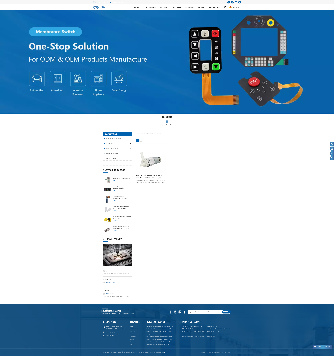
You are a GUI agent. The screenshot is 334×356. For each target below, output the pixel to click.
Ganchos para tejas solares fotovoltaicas (193, 337)
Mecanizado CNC (108, 268)
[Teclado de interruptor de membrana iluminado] (108, 190)
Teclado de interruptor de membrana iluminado (119, 188)
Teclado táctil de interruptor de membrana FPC (158, 329)
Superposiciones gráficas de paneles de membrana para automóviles (159, 334)
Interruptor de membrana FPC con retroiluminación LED (159, 331)
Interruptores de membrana (114, 139)
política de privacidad (205, 352)
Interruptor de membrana (188, 329)
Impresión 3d (107, 279)
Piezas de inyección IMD (213, 331)
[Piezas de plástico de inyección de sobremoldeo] (108, 219)
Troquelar (106, 291)
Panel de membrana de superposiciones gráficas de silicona (159, 337)
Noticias (201, 7)
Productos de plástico (112, 163)
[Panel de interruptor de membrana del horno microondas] (108, 180)
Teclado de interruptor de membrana (192, 326)
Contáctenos (214, 7)
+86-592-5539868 (118, 2)
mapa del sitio (217, 352)
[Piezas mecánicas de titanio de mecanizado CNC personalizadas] (108, 229)
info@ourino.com (101, 2)
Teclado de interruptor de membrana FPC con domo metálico (120, 197)
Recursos (177, 7)
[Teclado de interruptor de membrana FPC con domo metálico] (108, 199)
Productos (164, 7)
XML (229, 352)
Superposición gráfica (212, 326)
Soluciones (189, 7)
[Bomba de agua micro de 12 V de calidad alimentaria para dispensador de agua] (151, 158)
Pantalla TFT (109, 144)
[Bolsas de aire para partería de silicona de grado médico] (108, 209)
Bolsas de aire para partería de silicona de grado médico (121, 207)
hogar (136, 7)
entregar (226, 312)
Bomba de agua (211, 337)
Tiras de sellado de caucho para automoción (194, 334)
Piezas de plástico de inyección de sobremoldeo (122, 217)
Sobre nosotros (149, 7)
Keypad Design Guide (112, 153)
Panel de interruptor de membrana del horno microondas (121, 178)
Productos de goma (112, 148)
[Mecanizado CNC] (117, 255)
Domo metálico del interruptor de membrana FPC (219, 329)
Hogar (131, 326)
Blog (131, 344)
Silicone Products (111, 158)
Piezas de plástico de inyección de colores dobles (219, 334)
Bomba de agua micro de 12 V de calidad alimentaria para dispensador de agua (149, 177)
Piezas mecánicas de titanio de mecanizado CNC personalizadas (121, 227)
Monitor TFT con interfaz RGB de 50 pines (193, 331)
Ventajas (132, 334)
